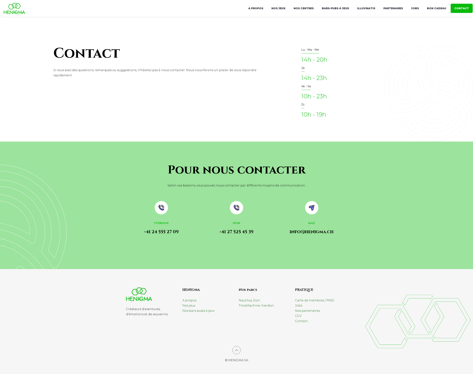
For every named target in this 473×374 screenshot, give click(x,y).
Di (302, 104)
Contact (301, 321)
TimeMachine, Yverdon (256, 305)
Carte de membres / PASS (314, 300)
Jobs (298, 305)
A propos (189, 300)
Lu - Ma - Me (310, 49)
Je (303, 68)
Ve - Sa (306, 86)
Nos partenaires (307, 310)
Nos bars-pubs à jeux (198, 310)
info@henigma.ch (312, 232)
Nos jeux (188, 305)
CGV (298, 316)
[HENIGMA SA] (14, 8)
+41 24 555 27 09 (161, 232)
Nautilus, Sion (249, 300)
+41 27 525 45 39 (236, 232)
